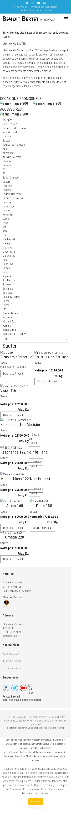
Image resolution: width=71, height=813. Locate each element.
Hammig (7, 202)
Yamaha (7, 325)
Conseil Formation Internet (51, 727)
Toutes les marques (14, 144)
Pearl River (8, 264)
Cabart (6, 181)
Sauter (4, 362)
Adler (5, 148)
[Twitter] (32, 3)
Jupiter (6, 218)
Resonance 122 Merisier (20, 424)
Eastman (7, 185)
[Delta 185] (43, 501)
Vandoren (8, 317)
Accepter (36, 801)
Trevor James (10, 313)
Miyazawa (8, 247)
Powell (6, 268)
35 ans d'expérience (12, 661)
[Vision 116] (14, 386)
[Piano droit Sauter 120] (15, 353)
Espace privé (35, 724)
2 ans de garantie (11, 654)
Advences (8, 153)
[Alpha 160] (13, 501)
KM (4, 227)
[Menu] (66, 19)
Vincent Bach (10, 321)
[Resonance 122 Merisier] (19, 420)
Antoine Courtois (12, 157)
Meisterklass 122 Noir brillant (25, 478)
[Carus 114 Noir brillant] (49, 353)
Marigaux (8, 243)
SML (5, 309)
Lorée (6, 235)
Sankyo (7, 284)
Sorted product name (14, 128)
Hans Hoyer (9, 206)
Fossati (7, 190)
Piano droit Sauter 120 (17, 357)
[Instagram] (44, 3)
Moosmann (9, 251)
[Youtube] (38, 3)
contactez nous (10, 635)
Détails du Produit (13, 373)
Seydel (6, 305)
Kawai (6, 222)
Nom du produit (11, 132)
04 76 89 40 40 (20, 6)
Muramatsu (9, 255)
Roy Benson (9, 280)
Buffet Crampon (11, 177)
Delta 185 (44, 505)
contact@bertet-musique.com (44, 6)
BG (4, 169)
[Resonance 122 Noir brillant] (22, 448)
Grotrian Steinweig (13, 198)
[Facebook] (27, 3)
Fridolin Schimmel (12, 194)
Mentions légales (57, 717)
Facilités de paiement (13, 668)
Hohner (7, 210)
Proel (5, 272)
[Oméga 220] (13, 533)
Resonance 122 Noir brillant (23, 452)
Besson (7, 165)
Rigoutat (7, 276)
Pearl (5, 259)
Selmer (6, 301)
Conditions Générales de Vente (18, 720)
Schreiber (8, 292)
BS (4, 173)
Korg (5, 231)
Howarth (7, 214)
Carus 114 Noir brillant (51, 357)
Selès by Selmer (12, 296)
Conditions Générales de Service (50, 720)
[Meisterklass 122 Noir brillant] (24, 474)
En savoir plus (35, 808)
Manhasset (9, 239)
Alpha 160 (14, 505)
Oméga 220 (14, 537)
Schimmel (8, 288)
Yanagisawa (9, 329)
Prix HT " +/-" (10, 124)
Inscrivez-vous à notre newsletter (22, 699)
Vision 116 (8, 390)
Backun (7, 161)
